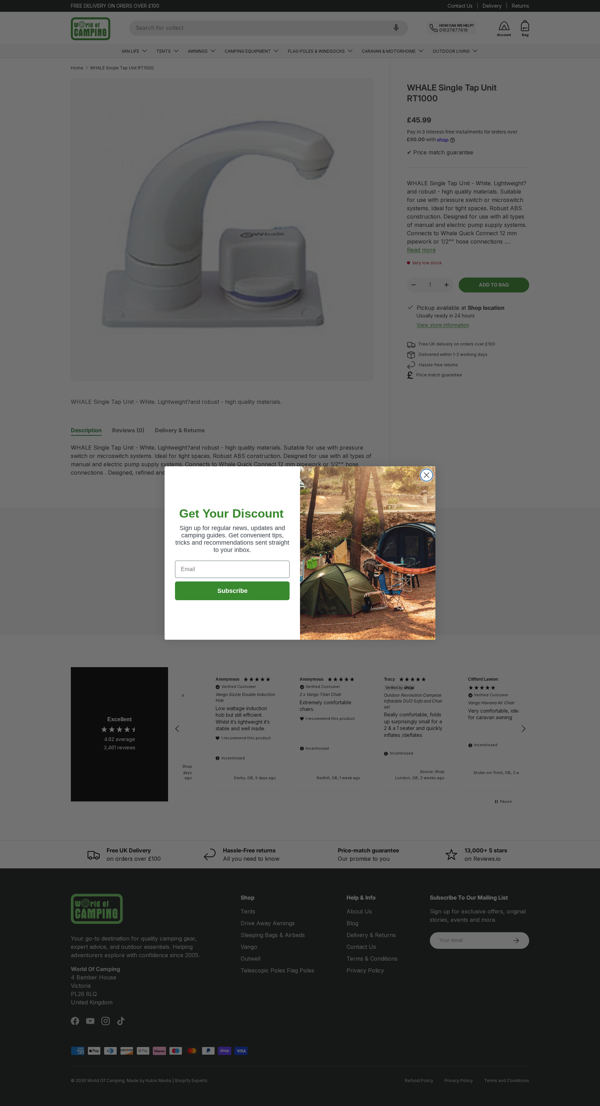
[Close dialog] (426, 475)
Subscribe (232, 590)
